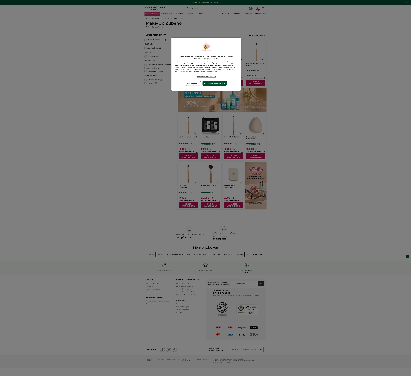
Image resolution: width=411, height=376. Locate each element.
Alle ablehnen (193, 83)
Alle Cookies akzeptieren (215, 83)
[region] (206, 64)
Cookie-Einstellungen (206, 77)
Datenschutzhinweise (210, 71)
